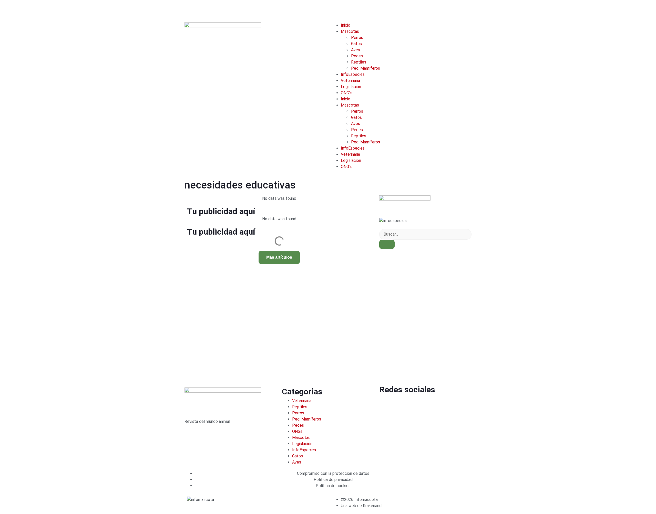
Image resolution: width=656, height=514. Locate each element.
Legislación (351, 86)
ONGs (297, 431)
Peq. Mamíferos (365, 68)
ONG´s (346, 92)
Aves (355, 49)
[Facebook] (385, 403)
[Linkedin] (413, 403)
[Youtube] (427, 403)
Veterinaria (350, 80)
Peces (357, 56)
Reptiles (358, 62)
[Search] (387, 244)
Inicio (345, 25)
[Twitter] (399, 403)
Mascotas (350, 31)
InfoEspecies (353, 74)
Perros (357, 37)
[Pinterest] (441, 403)
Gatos (356, 43)
